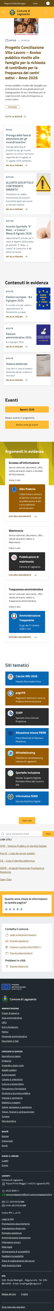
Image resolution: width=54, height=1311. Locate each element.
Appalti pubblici (9, 1070)
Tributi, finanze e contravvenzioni (18, 1111)
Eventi (5, 1165)
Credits (24, 1294)
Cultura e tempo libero (13, 1084)
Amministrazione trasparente (16, 1237)
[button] (35, 3)
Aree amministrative (12, 1018)
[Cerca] (46, 12)
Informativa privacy (11, 1242)
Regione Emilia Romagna (14, 3)
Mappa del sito (9, 1294)
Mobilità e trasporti (11, 1102)
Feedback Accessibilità (12, 1256)
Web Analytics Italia (11, 1265)
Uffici (4, 1022)
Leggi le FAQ (8, 1219)
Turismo (6, 1116)
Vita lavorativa (9, 1121)
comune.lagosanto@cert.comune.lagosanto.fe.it (29, 1194)
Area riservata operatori (13, 1307)
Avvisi (5, 1145)
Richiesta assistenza (12, 1233)
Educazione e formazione (14, 1088)
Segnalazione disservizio (13, 1228)
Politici (5, 1031)
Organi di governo (10, 1013)
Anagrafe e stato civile (13, 1065)
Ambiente (6, 1061)
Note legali (7, 1247)
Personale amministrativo (14, 1036)
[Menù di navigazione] (3, 12)
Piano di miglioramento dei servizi (18, 1260)
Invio (48, 833)
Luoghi (5, 1160)
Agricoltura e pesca (11, 1056)
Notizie (5, 1136)
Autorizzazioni (9, 1074)
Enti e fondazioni (10, 1027)
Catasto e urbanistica (12, 1079)
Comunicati (7, 1141)
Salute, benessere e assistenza (17, 1107)
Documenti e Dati (10, 1041)
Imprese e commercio (12, 1098)
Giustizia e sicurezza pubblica (16, 1093)
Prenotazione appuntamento (16, 1223)
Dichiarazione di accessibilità (16, 1251)
